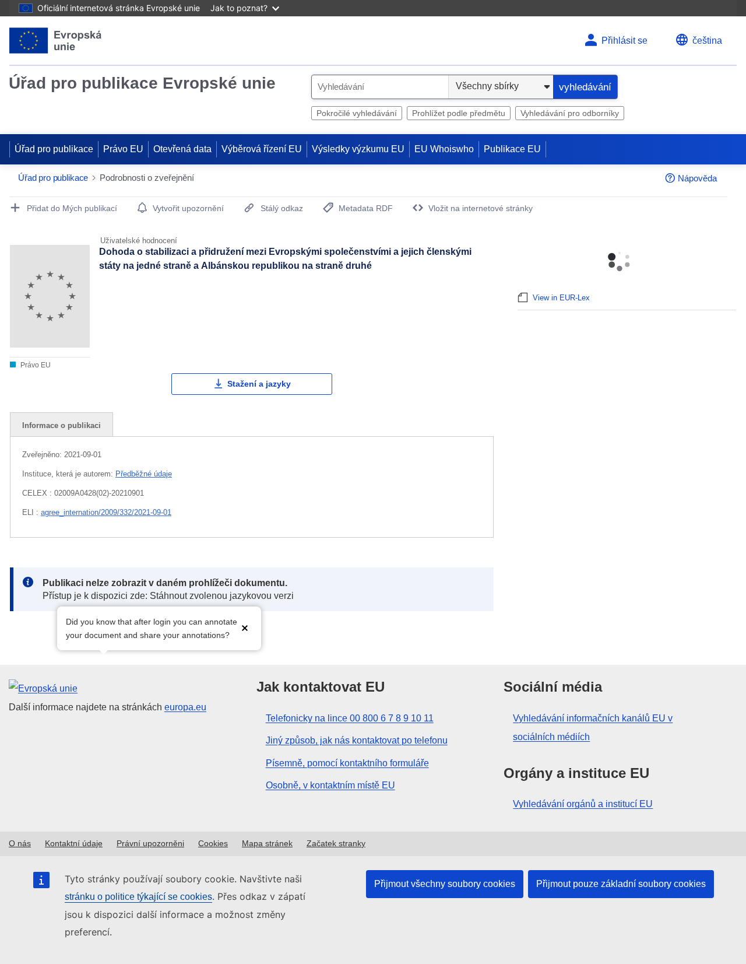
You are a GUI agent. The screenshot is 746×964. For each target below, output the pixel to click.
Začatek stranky (336, 843)
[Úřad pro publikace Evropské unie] (55, 40)
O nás (20, 843)
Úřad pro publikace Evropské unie (142, 83)
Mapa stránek (267, 843)
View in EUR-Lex (561, 297)
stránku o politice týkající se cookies (138, 897)
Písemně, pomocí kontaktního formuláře (347, 763)
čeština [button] (707, 40)
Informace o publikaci (61, 425)
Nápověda (697, 178)
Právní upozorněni (150, 843)
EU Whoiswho (444, 149)
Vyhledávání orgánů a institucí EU (583, 804)
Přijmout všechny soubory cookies (444, 884)
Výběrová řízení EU (261, 149)
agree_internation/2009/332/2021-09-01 (106, 512)
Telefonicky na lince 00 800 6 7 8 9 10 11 (350, 718)
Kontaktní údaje (74, 843)
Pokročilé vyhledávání (356, 113)
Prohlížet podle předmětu (458, 113)
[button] (244, 627)
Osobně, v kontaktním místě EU (330, 785)
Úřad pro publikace (54, 149)
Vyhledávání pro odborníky (569, 113)
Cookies (213, 843)
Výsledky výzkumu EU (358, 149)
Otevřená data (182, 149)
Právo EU (123, 149)
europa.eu (185, 707)
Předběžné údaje (143, 473)
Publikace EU (512, 149)
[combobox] (380, 87)
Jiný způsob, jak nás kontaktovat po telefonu (357, 740)
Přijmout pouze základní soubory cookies (621, 884)
